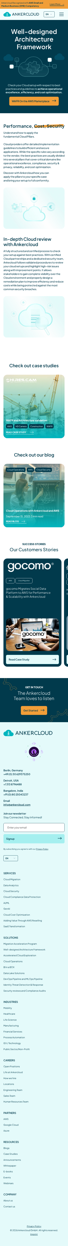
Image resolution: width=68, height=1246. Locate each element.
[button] (49, 14)
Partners (9, 1112)
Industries (10, 1001)
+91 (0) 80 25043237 (15, 794)
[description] (21, 14)
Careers (9, 1060)
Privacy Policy (34, 1226)
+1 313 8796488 (12, 784)
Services (9, 873)
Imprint (34, 1234)
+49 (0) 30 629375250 (16, 774)
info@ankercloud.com (16, 804)
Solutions (10, 937)
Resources (11, 1141)
